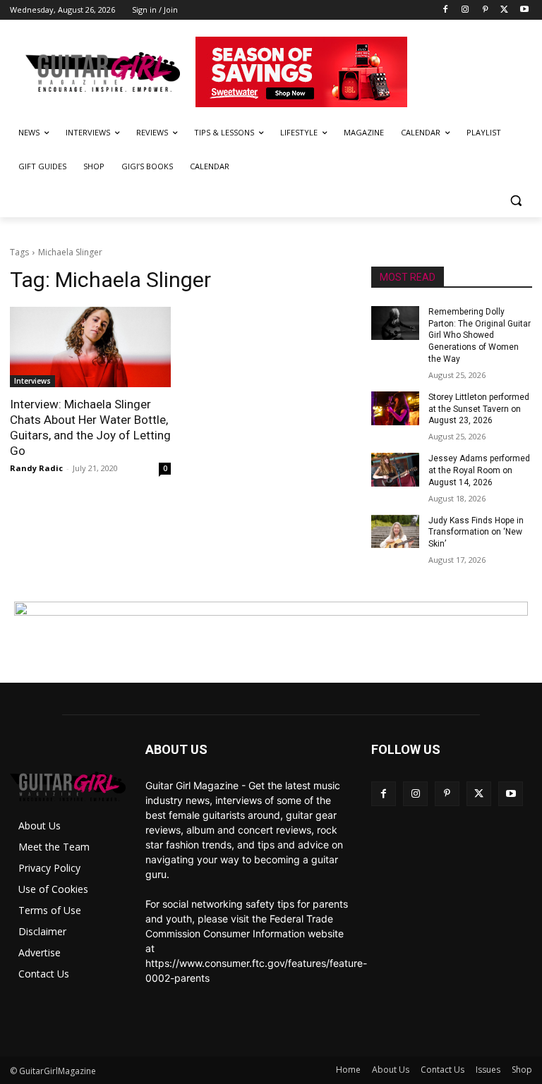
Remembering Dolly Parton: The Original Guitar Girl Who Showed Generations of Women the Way (479, 335)
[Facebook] (446, 10)
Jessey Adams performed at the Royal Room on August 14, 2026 (479, 470)
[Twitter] (504, 10)
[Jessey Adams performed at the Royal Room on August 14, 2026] (395, 470)
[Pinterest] (485, 10)
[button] (515, 200)
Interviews (32, 381)
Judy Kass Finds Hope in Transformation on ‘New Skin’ (476, 532)
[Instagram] (465, 10)
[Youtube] (524, 10)
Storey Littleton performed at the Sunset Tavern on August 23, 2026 (478, 409)
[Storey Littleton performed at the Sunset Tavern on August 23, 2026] (395, 408)
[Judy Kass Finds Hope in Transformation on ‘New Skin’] (395, 532)
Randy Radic (36, 468)
